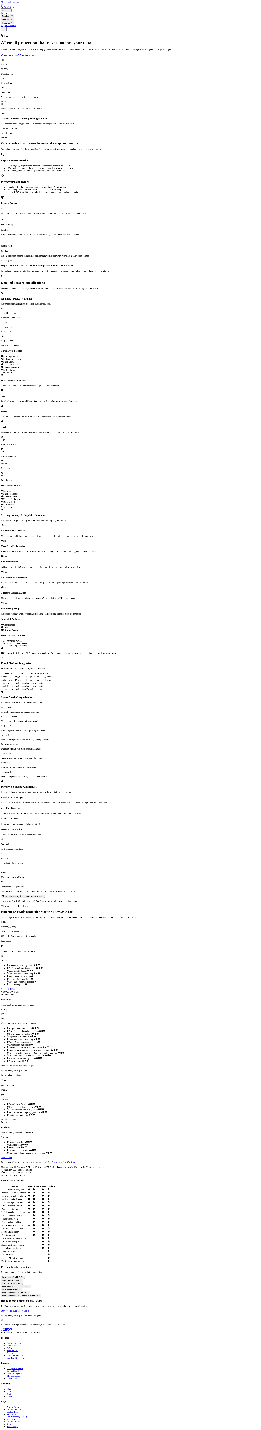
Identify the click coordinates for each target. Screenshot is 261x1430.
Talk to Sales (6, 1157)
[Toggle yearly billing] (9, 927)
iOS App (10, 1348)
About (9, 1389)
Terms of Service (14, 1409)
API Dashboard (13, 1376)
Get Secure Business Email (33, 896)
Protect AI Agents (14, 1373)
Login (3, 25)
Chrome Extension (15, 1346)
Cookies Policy (13, 1412)
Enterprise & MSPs (15, 1368)
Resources (6, 23)
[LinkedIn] (5, 1330)
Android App (12, 1350)
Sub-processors (13, 1421)
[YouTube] (10, 1330)
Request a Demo (29, 55)
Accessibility (12, 1426)
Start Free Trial (7, 1066)
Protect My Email (11, 896)
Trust (9, 1391)
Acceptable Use (13, 1419)
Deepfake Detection (15, 1358)
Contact (10, 1396)
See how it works (21, 1311)
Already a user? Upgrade (24, 1066)
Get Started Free (11, 55)
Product (5, 10)
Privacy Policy (13, 1407)
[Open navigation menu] (4, 29)
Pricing (4, 13)
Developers (6, 16)
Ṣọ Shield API (13, 1371)
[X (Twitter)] (8, 1330)
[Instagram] (2, 1330)
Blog (9, 1394)
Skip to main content (10, 2)
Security (10, 1424)
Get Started (11, 25)
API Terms (11, 1414)
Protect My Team (8, 1120)
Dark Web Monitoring (16, 1355)
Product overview (14, 1343)
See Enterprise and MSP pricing (61, 1162)
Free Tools (6, 20)
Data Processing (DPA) (17, 1417)
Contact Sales (12, 1378)
